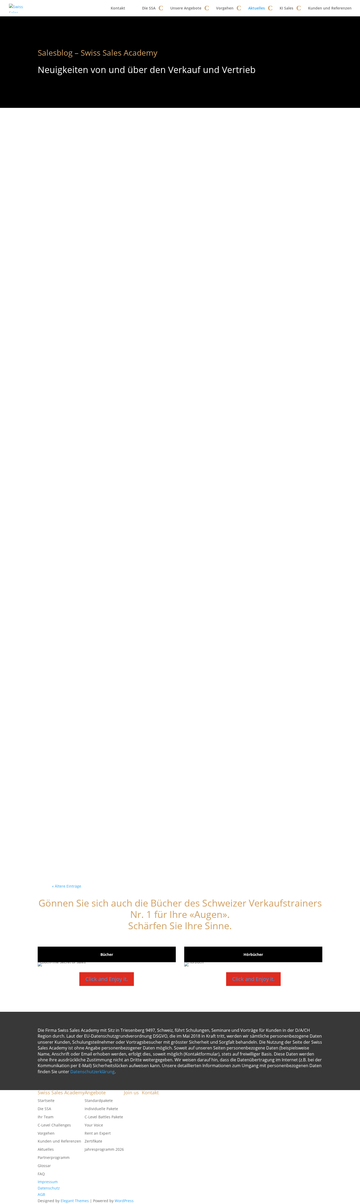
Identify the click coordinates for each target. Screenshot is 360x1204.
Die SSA (148, 8)
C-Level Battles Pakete (104, 1116)
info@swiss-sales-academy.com (181, 1116)
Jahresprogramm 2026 (104, 1149)
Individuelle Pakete (101, 1108)
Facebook (132, 1100)
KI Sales (286, 8)
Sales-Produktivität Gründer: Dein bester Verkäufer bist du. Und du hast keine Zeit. (180, 829)
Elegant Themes (75, 1200)
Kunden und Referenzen (330, 8)
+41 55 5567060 (168, 1123)
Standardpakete (99, 1100)
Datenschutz (49, 1188)
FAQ (41, 1173)
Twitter (130, 1113)
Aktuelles (256, 8)
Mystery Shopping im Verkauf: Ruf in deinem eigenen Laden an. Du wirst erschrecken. (180, 226)
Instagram (133, 1119)
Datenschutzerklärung (92, 1072)
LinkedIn (131, 1125)
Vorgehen (224, 8)
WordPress (124, 1200)
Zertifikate (93, 1141)
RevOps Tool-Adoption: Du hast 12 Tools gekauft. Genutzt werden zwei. (177, 528)
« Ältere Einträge (66, 886)
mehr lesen (70, 180)
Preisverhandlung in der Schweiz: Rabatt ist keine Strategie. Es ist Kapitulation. (176, 452)
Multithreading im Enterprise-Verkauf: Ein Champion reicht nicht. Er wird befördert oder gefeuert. (176, 678)
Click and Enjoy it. (106, 979)
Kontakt (118, 8)
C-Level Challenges (54, 1125)
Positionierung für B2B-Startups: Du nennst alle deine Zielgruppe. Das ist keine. (176, 603)
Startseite (46, 1100)
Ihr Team (45, 1116)
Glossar (44, 1165)
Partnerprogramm (54, 1157)
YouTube (131, 1106)
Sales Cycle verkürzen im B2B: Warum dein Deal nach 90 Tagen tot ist (178, 151)
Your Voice (94, 1125)
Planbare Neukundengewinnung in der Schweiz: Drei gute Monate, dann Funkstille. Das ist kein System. (178, 377)
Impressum (48, 1181)
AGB (41, 1194)
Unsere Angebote (185, 8)
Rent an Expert (98, 1133)
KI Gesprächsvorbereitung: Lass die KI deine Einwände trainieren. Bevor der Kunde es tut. (176, 301)
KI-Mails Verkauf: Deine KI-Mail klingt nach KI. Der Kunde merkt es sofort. (178, 754)
